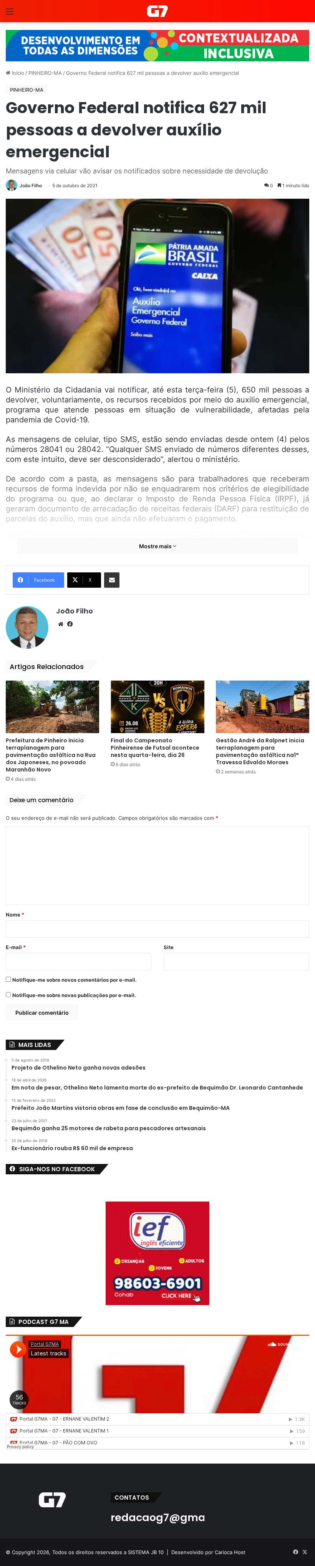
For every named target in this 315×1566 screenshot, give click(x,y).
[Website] (60, 624)
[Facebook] (70, 624)
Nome (15, 915)
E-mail (16, 947)
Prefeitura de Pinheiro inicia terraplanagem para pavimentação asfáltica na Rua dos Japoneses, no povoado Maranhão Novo (51, 755)
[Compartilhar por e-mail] (111, 580)
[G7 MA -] (157, 11)
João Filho (31, 185)
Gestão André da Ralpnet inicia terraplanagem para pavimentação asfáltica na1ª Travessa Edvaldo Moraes (260, 751)
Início (17, 73)
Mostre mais (156, 546)
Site (169, 947)
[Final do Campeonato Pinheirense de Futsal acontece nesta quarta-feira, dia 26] (157, 707)
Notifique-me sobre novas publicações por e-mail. (74, 995)
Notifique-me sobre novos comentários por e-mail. (74, 980)
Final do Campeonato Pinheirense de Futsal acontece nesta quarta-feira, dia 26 (155, 748)
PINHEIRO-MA (45, 73)
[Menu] (9, 14)
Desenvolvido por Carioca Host (208, 1552)
